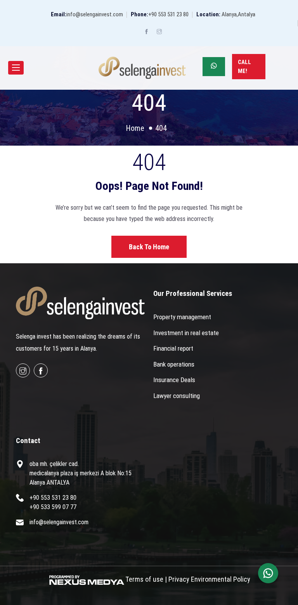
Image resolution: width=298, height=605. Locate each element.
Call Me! (244, 67)
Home (135, 128)
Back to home (149, 247)
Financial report (173, 348)
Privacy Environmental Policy (209, 579)
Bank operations (173, 364)
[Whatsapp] (268, 573)
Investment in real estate (186, 333)
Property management (182, 317)
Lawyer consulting (176, 396)
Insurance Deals (174, 380)
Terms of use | (146, 579)
